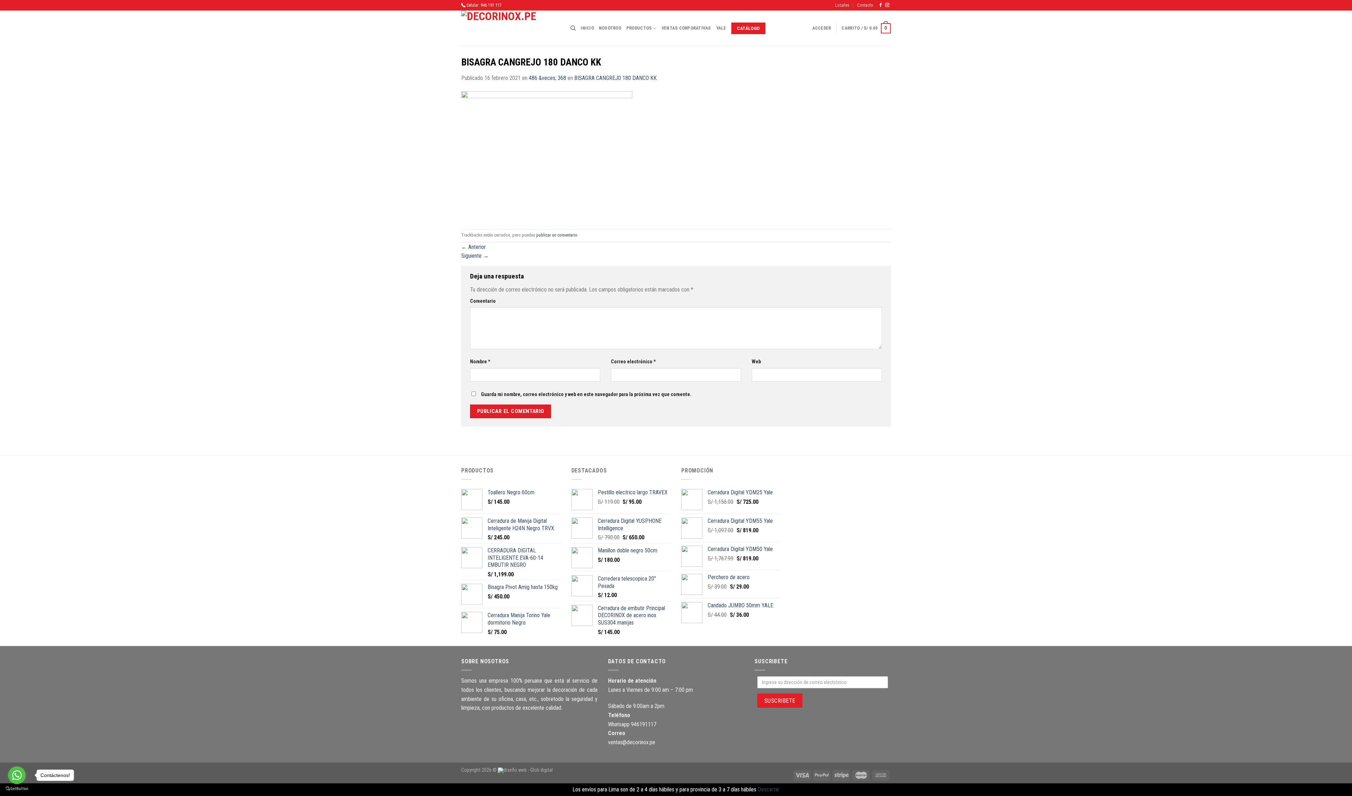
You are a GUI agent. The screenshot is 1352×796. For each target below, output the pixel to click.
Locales (842, 5)
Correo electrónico (633, 362)
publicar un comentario (556, 235)
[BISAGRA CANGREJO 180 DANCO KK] (546, 155)
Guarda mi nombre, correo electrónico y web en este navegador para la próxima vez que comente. (586, 394)
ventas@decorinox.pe (631, 742)
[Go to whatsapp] (17, 775)
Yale (721, 28)
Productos (639, 28)
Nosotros (610, 28)
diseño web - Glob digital (528, 770)
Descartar (769, 789)
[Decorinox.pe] (510, 28)
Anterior (473, 247)
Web (756, 362)
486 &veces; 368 (547, 78)
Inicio (587, 28)
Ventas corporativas (686, 28)
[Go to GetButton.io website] (17, 788)
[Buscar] (573, 28)
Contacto (865, 5)
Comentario (483, 301)
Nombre (480, 362)
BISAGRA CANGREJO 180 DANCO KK (615, 78)
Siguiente (475, 255)
